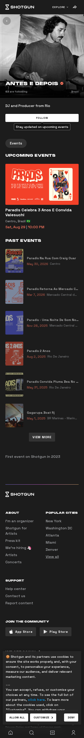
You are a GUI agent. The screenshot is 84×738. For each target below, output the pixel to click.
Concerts (13, 562)
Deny (71, 717)
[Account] (73, 732)
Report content (19, 603)
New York (54, 521)
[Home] (19, 7)
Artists (11, 555)
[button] (42, 118)
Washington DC (59, 528)
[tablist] (42, 143)
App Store (23, 632)
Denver (52, 549)
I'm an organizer (19, 521)
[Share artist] (75, 7)
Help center (15, 588)
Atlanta (52, 535)
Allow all (17, 717)
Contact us (15, 596)
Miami (51, 542)
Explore (58, 7)
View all (52, 556)
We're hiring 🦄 (18, 547)
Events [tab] (16, 143)
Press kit (12, 540)
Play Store (59, 632)
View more (41, 437)
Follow (42, 118)
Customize (41, 717)
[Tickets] (52, 732)
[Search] (31, 732)
